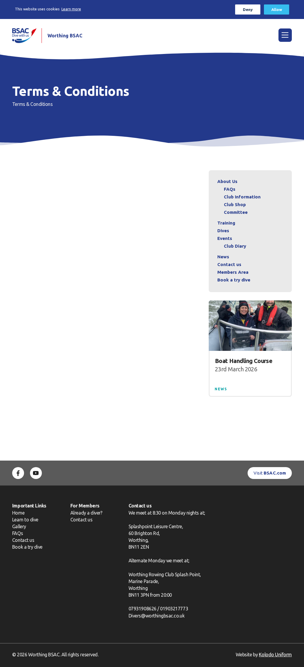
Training (226, 222)
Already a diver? (86, 512)
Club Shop (235, 204)
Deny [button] (248, 9)
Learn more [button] (71, 9)
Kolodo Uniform (275, 654)
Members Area (232, 272)
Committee (236, 212)
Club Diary (235, 246)
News (223, 256)
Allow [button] (276, 9)
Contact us (229, 264)
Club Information (242, 196)
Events (224, 238)
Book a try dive (27, 547)
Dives (223, 230)
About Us (227, 181)
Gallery (19, 526)
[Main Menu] (285, 35)
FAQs (229, 189)
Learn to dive (25, 519)
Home (18, 512)
